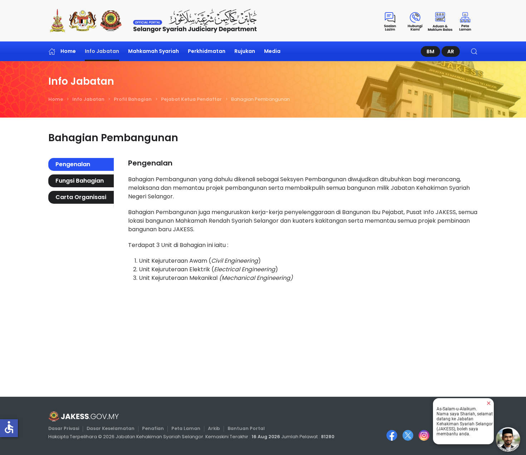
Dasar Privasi (63, 428)
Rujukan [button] (244, 51)
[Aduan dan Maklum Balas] (440, 20)
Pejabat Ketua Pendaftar (191, 99)
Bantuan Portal (246, 428)
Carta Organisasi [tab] (80, 197)
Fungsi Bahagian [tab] (79, 181)
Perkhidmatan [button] (206, 51)
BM (430, 51)
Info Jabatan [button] (102, 51)
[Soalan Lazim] (390, 20)
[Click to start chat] (508, 439)
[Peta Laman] (465, 20)
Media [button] (272, 51)
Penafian (153, 428)
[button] (474, 51)
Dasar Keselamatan (111, 428)
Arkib (214, 428)
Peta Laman (185, 428)
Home (68, 51)
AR (450, 51)
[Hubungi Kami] (415, 20)
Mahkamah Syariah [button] (153, 51)
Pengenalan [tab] (72, 164)
